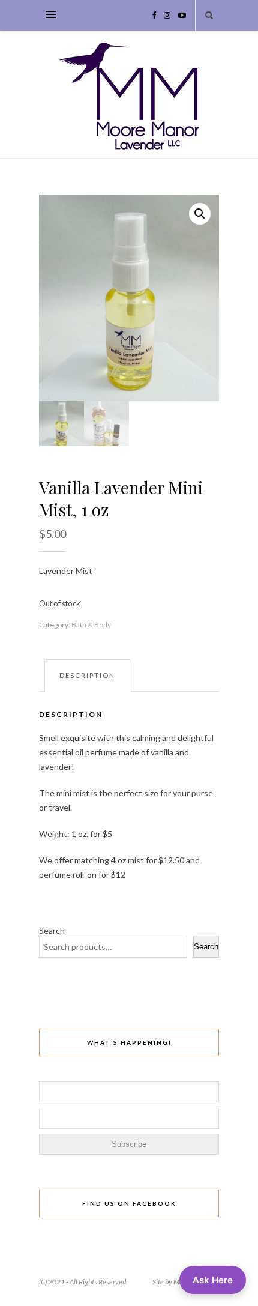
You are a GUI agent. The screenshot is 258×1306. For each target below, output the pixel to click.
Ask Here (213, 1280)
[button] (200, 214)
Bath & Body (91, 624)
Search (52, 930)
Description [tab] (87, 675)
